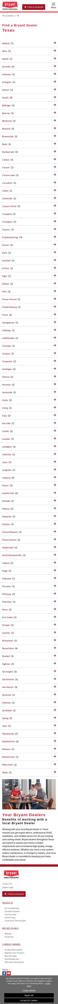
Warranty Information (14, 962)
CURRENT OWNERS (11, 944)
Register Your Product (14, 953)
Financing (9, 936)
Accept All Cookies (28, 1000)
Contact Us (7, 883)
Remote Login (11, 956)
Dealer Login (7, 887)
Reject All (29, 995)
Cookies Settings (29, 990)
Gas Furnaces (10, 914)
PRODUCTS (7, 903)
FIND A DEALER (35, 7)
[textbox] (29, 845)
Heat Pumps (10, 917)
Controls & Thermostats (15, 920)
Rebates (8, 933)
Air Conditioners (12, 908)
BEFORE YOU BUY (10, 928)
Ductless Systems (12, 911)
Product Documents (13, 949)
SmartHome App (12, 959)
